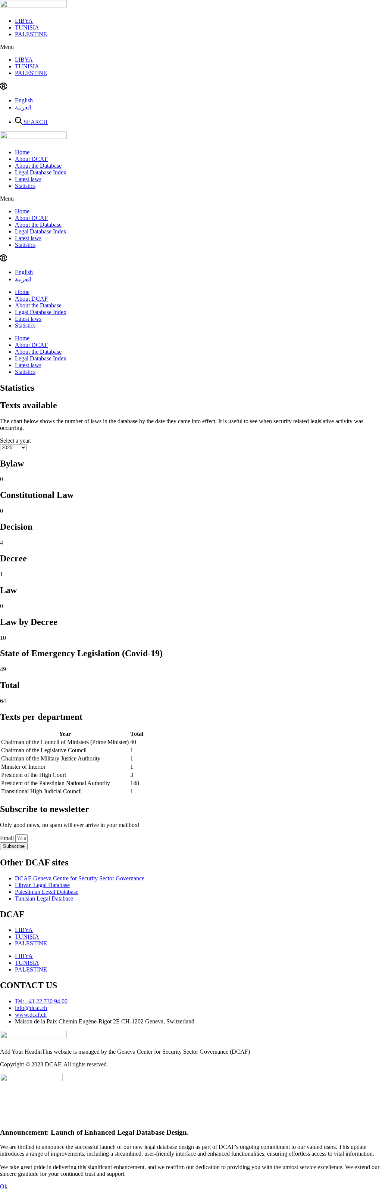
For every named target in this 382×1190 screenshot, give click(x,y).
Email (7, 838)
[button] (191, 47)
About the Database (38, 165)
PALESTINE (31, 34)
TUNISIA (27, 27)
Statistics (25, 186)
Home (22, 152)
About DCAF (31, 159)
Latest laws (28, 179)
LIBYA (24, 21)
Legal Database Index (40, 172)
